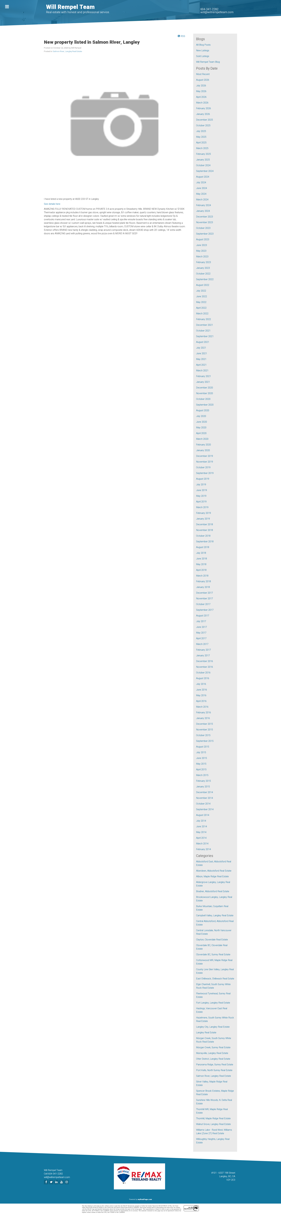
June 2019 (201, 490)
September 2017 (205, 610)
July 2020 (201, 416)
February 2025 (203, 154)
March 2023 (202, 256)
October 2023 (203, 228)
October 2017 (203, 604)
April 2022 (201, 308)
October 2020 (203, 399)
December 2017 (204, 593)
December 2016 (204, 661)
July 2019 (201, 484)
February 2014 (203, 849)
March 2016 (202, 707)
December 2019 (204, 456)
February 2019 (203, 513)
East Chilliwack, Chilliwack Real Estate (215, 978)
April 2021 (201, 365)
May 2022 (201, 302)
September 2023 (205, 234)
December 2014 (204, 792)
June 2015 (201, 758)
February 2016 (203, 712)
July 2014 (201, 821)
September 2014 (205, 809)
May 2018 (201, 564)
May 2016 (201, 695)
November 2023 (204, 222)
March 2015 (202, 775)
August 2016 (202, 678)
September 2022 (205, 279)
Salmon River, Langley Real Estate (67, 51)
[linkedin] (56, 1182)
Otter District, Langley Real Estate (213, 1059)
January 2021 (203, 382)
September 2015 (205, 741)
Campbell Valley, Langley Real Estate (214, 915)
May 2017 (201, 633)
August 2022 (202, 285)
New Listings (202, 50)
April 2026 (201, 97)
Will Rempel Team (70, 7)
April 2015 (201, 769)
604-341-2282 (209, 9)
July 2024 (201, 182)
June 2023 (201, 245)
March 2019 (202, 507)
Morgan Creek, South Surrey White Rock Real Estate (213, 1040)
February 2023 (203, 262)
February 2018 (203, 581)
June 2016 (201, 690)
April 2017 (201, 638)
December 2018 (204, 524)
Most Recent (203, 74)
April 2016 (201, 701)
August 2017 (202, 615)
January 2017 (203, 655)
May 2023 (201, 251)
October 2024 (203, 165)
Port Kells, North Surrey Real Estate (214, 1070)
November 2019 (204, 462)
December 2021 (204, 325)
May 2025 (201, 137)
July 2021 (201, 348)
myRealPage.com (145, 1199)
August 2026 (202, 80)
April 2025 (201, 142)
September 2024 (205, 171)
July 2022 (201, 291)
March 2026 (202, 102)
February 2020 (203, 444)
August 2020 (202, 410)
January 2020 (203, 450)
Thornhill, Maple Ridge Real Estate (213, 1118)
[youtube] (61, 1182)
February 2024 (203, 205)
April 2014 (201, 838)
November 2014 (204, 798)
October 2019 (203, 467)
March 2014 (202, 843)
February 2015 (203, 781)
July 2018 (201, 553)
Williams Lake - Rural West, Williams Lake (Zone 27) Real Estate (214, 1131)
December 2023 (204, 216)
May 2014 (201, 832)
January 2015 (203, 786)
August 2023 (202, 239)
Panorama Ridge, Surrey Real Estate (214, 1064)
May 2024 (201, 194)
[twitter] (51, 1182)
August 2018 (202, 547)
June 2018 (201, 558)
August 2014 (202, 815)
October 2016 (203, 672)
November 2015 (204, 729)
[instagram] (67, 1182)
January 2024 (203, 211)
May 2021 (201, 359)
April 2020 (201, 433)
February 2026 (203, 108)
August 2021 (202, 342)
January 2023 (203, 268)
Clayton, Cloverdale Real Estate (212, 939)
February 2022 (203, 319)
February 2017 (203, 650)
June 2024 (201, 188)
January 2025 (203, 159)
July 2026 (201, 85)
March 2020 (202, 439)
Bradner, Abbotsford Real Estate (212, 891)
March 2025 (202, 148)
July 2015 (201, 752)
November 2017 (204, 598)
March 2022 (202, 313)
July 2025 (201, 131)
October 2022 (203, 273)
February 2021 (203, 376)
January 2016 (203, 718)
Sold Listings (202, 56)
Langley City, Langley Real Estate (213, 1027)
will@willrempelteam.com (216, 12)
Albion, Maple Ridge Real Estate (212, 876)
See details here (52, 204)
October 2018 (203, 536)
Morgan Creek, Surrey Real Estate (213, 1047)
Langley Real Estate (206, 1032)
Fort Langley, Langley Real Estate (213, 1003)
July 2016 (201, 684)
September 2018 (205, 541)
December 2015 (204, 724)
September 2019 (205, 473)
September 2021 (205, 336)
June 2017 (201, 627)
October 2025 (203, 125)
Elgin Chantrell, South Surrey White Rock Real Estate (213, 986)
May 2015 (201, 764)
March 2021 (202, 370)
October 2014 (203, 804)
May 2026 (201, 91)
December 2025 (204, 120)
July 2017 (201, 621)
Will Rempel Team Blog (208, 62)
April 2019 (201, 501)
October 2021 (203, 330)
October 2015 (203, 735)
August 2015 (202, 747)
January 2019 (203, 519)
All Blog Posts (203, 45)
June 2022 (201, 296)
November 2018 (204, 530)
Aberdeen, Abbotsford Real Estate (213, 871)
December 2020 (204, 387)
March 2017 (202, 644)
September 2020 (205, 405)
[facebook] (46, 1182)
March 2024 (202, 199)
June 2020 (201, 422)
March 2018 (202, 576)
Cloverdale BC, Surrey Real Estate (213, 954)
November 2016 (204, 667)
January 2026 (203, 114)
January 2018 (203, 587)
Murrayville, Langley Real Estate (212, 1053)
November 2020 (204, 393)
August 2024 (202, 177)
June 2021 (201, 353)
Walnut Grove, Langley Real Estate (213, 1124)
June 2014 (201, 826)
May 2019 (201, 496)
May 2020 (201, 427)
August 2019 (202, 479)
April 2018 (201, 570)
